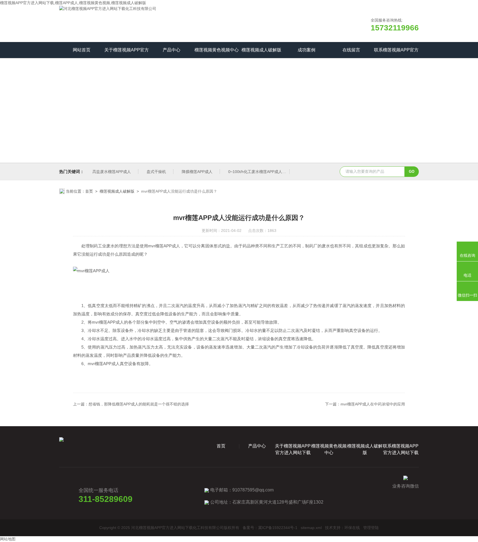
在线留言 (351, 50)
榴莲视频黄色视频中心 (216, 50)
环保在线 (352, 527)
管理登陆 (371, 527)
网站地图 (7, 539)
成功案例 (306, 50)
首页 (89, 191)
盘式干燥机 (156, 171)
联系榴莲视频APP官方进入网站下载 (396, 53)
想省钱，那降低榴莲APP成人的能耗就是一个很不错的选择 (139, 404)
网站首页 (81, 50)
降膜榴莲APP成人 (197, 171)
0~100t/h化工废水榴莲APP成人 (255, 171)
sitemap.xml (311, 527)
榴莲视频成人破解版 (261, 50)
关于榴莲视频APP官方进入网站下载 (126, 53)
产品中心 (171, 50)
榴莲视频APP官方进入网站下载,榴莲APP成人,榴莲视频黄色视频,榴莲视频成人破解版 (73, 3)
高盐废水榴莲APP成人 (111, 171)
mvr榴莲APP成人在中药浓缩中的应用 (373, 404)
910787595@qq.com (253, 490)
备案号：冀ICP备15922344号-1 (270, 527)
